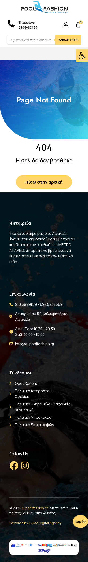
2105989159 (28, 27)
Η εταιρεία (20, 223)
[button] (82, 55)
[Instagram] (24, 465)
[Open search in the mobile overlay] (44, 40)
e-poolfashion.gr (35, 508)
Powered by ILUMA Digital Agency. (35, 523)
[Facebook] (13, 465)
